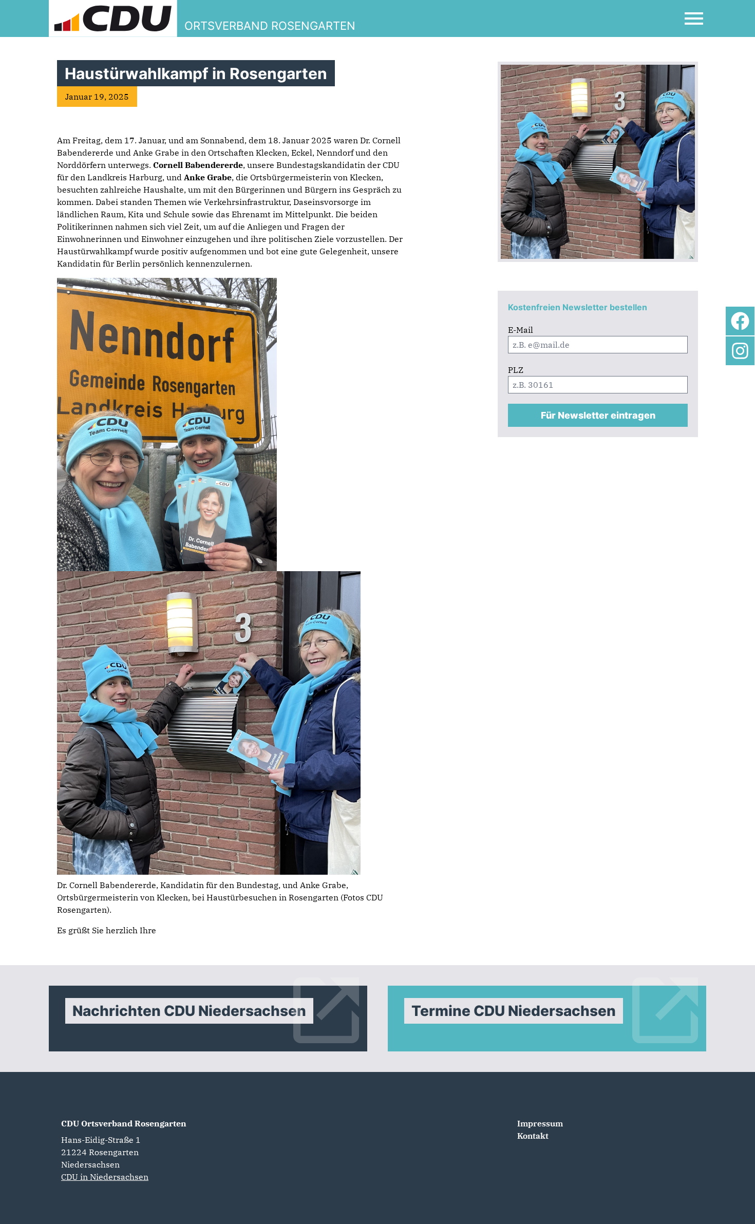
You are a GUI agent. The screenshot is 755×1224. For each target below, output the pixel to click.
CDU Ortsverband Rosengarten (123, 1123)
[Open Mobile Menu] (694, 18)
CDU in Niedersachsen (104, 1177)
